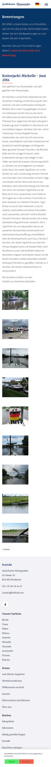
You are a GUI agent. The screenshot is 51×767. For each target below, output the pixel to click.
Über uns (7, 707)
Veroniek (6, 646)
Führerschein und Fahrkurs (16, 700)
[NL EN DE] (37, 4)
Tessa (5, 624)
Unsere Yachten (11, 613)
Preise (6, 668)
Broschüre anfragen (12, 747)
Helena (5, 633)
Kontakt (6, 741)
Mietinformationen (12, 680)
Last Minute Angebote (13, 674)
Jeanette (6, 637)
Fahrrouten (7, 728)
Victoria (6, 655)
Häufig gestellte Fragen (14, 734)
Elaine (5, 628)
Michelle (7, 642)
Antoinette (7, 651)
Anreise (6, 694)
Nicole (5, 619)
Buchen (6, 715)
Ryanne (6, 659)
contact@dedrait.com (13, 592)
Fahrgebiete (8, 721)
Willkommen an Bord (13, 687)
